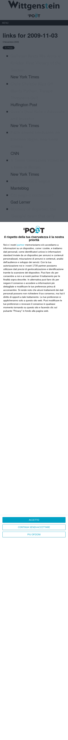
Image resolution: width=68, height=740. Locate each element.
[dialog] (34, 481)
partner (21, 245)
